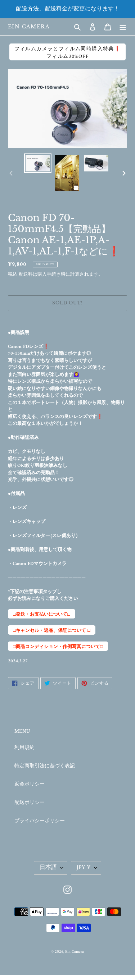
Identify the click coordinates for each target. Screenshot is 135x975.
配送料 (26, 274)
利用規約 (24, 747)
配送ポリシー (29, 802)
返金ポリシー (29, 784)
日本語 (48, 868)
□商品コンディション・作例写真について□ (58, 647)
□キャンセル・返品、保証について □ (51, 630)
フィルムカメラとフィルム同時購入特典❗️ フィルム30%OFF (67, 52)
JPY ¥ (84, 868)
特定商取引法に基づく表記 (44, 766)
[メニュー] (122, 26)
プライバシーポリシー (39, 821)
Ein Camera (29, 27)
